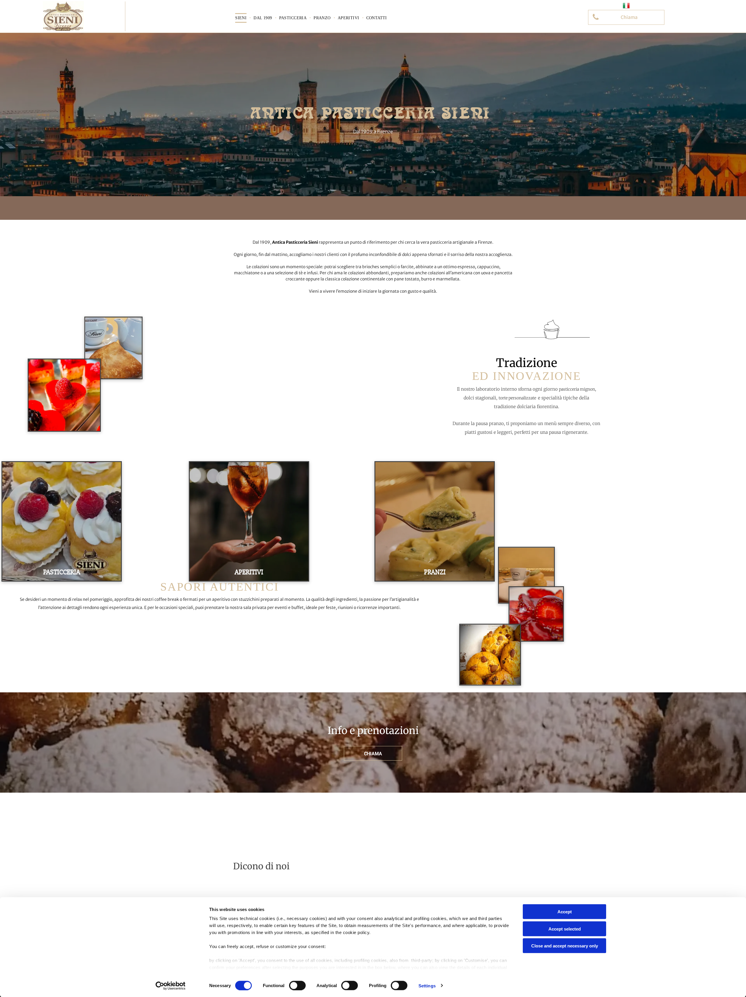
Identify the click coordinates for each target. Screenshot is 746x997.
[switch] (297, 985)
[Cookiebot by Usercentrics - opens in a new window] (170, 985)
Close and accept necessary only (564, 945)
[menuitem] (241, 18)
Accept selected (564, 928)
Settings (427, 985)
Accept (564, 911)
